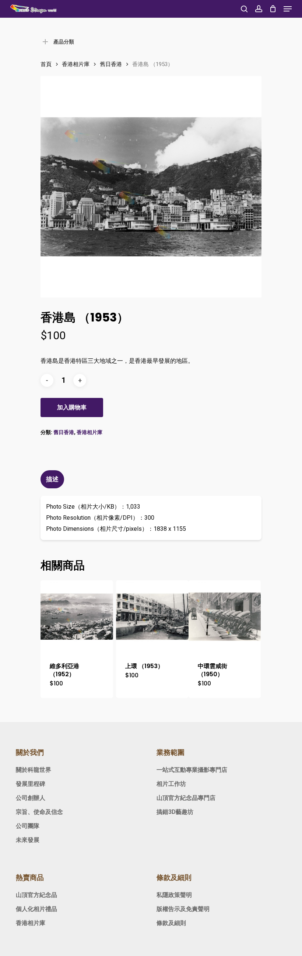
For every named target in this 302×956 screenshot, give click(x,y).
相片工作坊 (171, 783)
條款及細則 (171, 922)
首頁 (46, 64)
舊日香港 (111, 64)
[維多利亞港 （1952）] (77, 616)
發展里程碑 (30, 783)
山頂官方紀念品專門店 (186, 797)
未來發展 (27, 839)
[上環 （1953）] (152, 616)
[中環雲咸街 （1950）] (225, 616)
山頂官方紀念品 (36, 894)
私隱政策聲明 (174, 894)
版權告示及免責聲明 (183, 908)
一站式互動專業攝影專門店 (192, 769)
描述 (52, 479)
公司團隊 (27, 825)
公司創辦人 (30, 797)
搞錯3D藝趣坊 (175, 811)
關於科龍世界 (33, 769)
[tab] (53, 479)
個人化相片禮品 (36, 908)
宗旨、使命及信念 (39, 811)
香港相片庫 (75, 64)
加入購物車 (72, 407)
